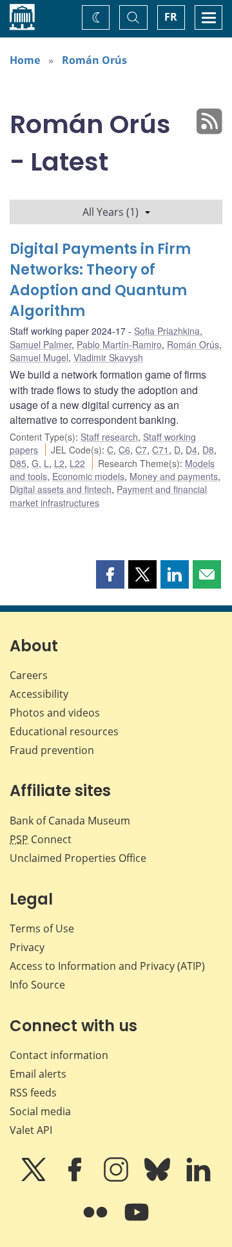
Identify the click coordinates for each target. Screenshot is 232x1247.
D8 (208, 449)
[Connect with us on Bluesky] (158, 1178)
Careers (29, 675)
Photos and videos (55, 713)
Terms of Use (42, 928)
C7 (141, 449)
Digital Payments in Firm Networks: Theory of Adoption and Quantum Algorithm (100, 280)
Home (25, 60)
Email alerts (38, 1074)
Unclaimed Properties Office (78, 858)
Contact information (59, 1055)
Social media (40, 1111)
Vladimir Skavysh (108, 357)
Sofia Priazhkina (167, 330)
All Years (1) (110, 212)
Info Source (37, 985)
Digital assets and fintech (60, 489)
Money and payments (174, 476)
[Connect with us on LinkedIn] (198, 1178)
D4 (191, 449)
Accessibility (39, 694)
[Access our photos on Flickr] (96, 1221)
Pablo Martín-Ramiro (119, 344)
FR (170, 17)
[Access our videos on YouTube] (136, 1221)
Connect (41, 839)
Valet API (31, 1130)
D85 (18, 463)
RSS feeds (33, 1092)
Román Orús (94, 60)
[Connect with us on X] (34, 1178)
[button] (110, 574)
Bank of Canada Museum (70, 820)
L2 (59, 463)
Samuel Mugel (39, 357)
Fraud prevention (52, 750)
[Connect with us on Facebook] (76, 1178)
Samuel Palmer (41, 344)
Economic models (88, 476)
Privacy (27, 947)
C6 (124, 449)
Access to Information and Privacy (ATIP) (107, 966)
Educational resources (64, 731)
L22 (77, 463)
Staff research (109, 436)
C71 (160, 449)
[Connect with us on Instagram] (117, 1178)
